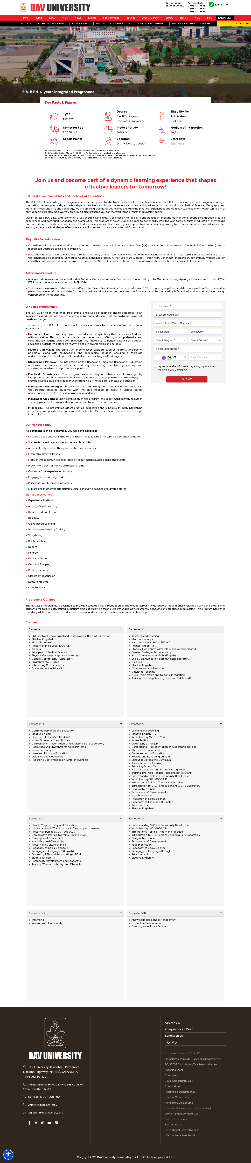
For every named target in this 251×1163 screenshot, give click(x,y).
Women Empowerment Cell (181, 1113)
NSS (209, 17)
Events (92, 17)
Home (24, 17)
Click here (177, 121)
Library (169, 17)
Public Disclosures (176, 1119)
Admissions (242, 23)
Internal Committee (177, 1097)
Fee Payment (111, 17)
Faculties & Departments (180, 1091)
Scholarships (174, 1035)
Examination (172, 1086)
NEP (65, 17)
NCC (197, 17)
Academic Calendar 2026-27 (182, 1053)
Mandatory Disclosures (179, 1102)
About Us (26, 23)
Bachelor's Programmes (52, 23)
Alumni (38, 17)
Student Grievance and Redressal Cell (188, 1108)
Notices (130, 17)
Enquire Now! (224, 18)
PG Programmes (81, 23)
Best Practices (174, 1124)
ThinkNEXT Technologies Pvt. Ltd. (153, 1157)
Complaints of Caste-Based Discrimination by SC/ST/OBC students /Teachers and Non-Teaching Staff (193, 1064)
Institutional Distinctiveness (182, 1130)
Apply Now (172, 1022)
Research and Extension (152, 23)
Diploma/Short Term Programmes (191, 23)
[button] (8, 1155)
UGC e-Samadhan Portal (180, 1135)
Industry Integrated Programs (114, 23)
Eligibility (171, 1042)
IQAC (52, 17)
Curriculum (171, 1075)
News (77, 17)
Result (184, 17)
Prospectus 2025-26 (179, 1029)
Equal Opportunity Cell (179, 1080)
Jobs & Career (150, 17)
